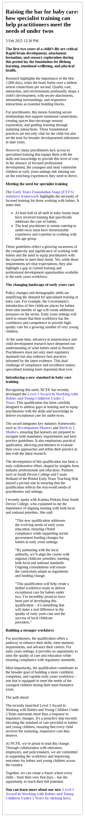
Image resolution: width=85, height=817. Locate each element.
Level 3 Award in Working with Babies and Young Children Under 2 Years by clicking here (40, 794)
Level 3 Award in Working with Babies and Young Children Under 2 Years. (42, 398)
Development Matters (34, 428)
